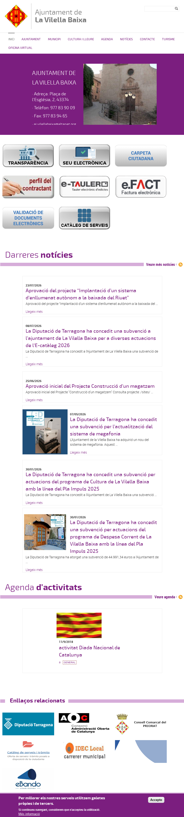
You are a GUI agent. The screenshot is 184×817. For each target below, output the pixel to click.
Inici (11, 39)
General (69, 662)
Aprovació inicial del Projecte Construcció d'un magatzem (90, 386)
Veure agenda (165, 597)
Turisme (168, 39)
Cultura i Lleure (81, 39)
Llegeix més (34, 311)
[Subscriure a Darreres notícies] (180, 265)
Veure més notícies (160, 264)
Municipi (54, 39)
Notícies (126, 39)
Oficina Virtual (20, 48)
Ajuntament (31, 39)
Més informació (29, 814)
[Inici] (17, 26)
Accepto (156, 800)
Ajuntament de (60, 16)
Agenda (107, 39)
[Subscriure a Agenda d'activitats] (180, 597)
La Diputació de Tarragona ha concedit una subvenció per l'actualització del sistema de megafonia (113, 426)
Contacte (147, 39)
